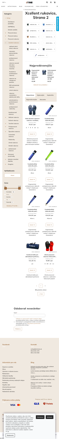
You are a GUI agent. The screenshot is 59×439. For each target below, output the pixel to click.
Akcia (8, 194)
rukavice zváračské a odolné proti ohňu (14, 95)
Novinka (9, 197)
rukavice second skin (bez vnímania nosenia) (14, 65)
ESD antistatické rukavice (14, 86)
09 (47, 264)
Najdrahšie (50, 95)
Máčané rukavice (14, 117)
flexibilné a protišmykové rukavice (13, 73)
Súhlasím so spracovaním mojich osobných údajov (29, 318)
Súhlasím (49, 417)
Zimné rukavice (13, 142)
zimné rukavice (13, 90)
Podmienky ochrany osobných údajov (13, 380)
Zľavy (4, 369)
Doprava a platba (7, 367)
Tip (8, 199)
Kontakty (5, 382)
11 (38, 127)
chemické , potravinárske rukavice (13, 53)
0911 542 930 (35, 352)
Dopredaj (9, 202)
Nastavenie (10, 435)
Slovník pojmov (6, 389)
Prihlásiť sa (18, 329)
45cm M (49, 218)
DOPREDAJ (11, 26)
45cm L (32, 218)
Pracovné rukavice (13, 39)
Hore (41, 294)
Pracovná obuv (12, 33)
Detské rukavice (13, 145)
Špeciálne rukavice (14, 131)
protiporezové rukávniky (13, 107)
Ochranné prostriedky (11, 155)
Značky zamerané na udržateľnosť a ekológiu (43, 376)
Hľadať (12, 175)
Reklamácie (5, 373)
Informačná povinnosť (8, 387)
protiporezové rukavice (13, 59)
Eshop (8, 18)
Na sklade (10, 192)
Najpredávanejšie (31, 99)
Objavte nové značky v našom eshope (41, 382)
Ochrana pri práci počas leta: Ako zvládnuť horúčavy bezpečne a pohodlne (42, 367)
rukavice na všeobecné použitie (12, 80)
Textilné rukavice (14, 123)
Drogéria (10, 164)
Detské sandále (12, 30)
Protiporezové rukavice (13, 127)
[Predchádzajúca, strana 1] (41, 286)
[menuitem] (3, 6)
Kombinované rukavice (13, 113)
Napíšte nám (6, 385)
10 (35, 127)
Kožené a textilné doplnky (13, 160)
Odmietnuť (40, 417)
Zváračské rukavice (12, 135)
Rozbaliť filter (12, 206)
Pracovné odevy (13, 36)
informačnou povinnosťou (34, 323)
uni (32, 264)
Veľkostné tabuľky (7, 376)
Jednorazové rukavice (12, 149)
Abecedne (43, 99)
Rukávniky (12, 139)
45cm (32, 173)
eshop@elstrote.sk (36, 349)
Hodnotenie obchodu (8, 391)
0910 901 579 (35, 351)
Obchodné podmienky (8, 378)
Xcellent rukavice (14, 42)
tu (8, 431)
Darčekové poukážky (11, 22)
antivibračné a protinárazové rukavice (13, 102)
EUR (3, 2)
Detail (31, 134)
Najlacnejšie (40, 95)
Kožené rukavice (13, 120)
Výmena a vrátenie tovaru (10, 371)
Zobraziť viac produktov (40, 85)
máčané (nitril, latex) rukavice (13, 47)
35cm (49, 127)
